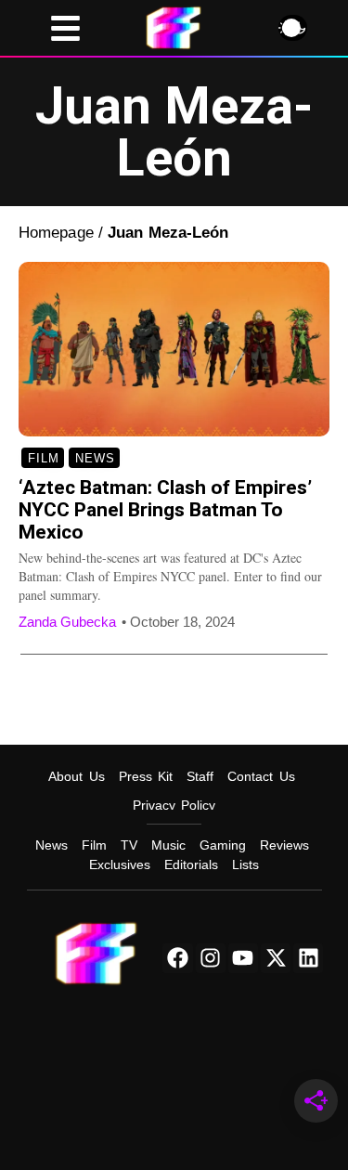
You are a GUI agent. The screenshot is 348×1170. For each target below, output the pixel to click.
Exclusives (119, 864)
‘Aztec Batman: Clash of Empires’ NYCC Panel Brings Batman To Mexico (165, 509)
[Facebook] (177, 958)
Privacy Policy (174, 805)
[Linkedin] (308, 958)
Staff (200, 776)
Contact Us (261, 776)
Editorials (191, 864)
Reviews (284, 845)
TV (129, 845)
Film (43, 458)
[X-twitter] (275, 958)
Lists (245, 864)
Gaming (223, 845)
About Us (76, 776)
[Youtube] (243, 958)
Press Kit (146, 776)
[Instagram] (211, 958)
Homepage (56, 232)
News (95, 458)
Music (168, 845)
